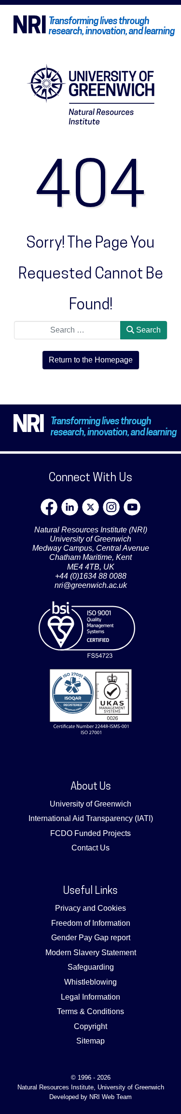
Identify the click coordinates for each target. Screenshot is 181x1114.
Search (147, 330)
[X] (90, 507)
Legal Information (90, 997)
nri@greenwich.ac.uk (91, 585)
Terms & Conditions (90, 1011)
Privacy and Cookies (90, 908)
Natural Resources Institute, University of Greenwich (90, 1087)
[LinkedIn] (69, 507)
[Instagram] (111, 507)
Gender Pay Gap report (90, 937)
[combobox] (67, 330)
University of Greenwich (90, 804)
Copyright (90, 1026)
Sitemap (90, 1041)
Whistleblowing (90, 982)
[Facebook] (49, 507)
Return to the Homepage (91, 360)
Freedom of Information (90, 923)
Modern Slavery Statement (90, 952)
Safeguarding (91, 967)
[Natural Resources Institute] (90, 94)
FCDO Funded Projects (90, 833)
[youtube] (132, 507)
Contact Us (90, 848)
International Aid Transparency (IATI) (90, 818)
